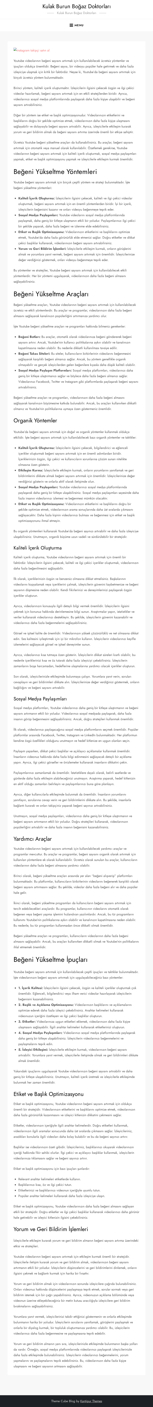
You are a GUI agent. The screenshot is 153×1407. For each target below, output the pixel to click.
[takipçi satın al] (32, 50)
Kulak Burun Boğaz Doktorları (76, 6)
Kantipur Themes (91, 1401)
